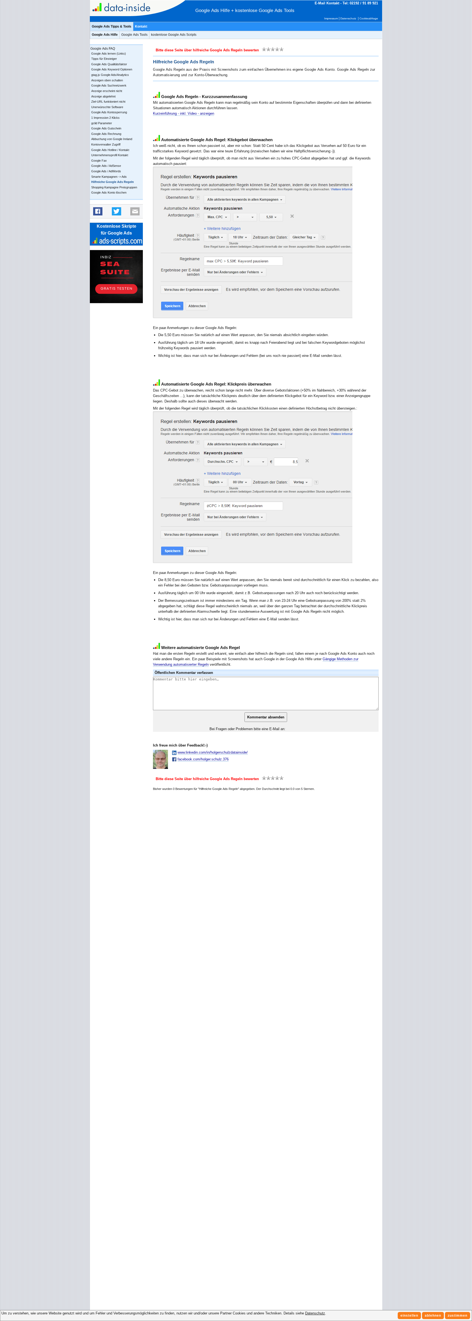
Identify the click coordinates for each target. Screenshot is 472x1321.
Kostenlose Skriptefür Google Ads (116, 229)
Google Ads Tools (134, 35)
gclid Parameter (101, 123)
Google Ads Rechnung (106, 133)
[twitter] (116, 211)
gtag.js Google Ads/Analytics (110, 74)
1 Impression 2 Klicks (105, 117)
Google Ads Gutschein (106, 128)
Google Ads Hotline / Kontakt (110, 150)
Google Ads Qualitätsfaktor (109, 64)
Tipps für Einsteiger (104, 58)
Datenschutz (348, 18)
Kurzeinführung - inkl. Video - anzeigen (183, 113)
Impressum (331, 18)
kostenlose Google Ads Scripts (173, 35)
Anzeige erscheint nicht (106, 91)
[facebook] (97, 211)
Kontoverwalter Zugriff (105, 144)
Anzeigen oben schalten (107, 80)
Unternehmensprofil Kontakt (109, 155)
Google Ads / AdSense (106, 165)
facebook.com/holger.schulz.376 (203, 759)
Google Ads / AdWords (106, 171)
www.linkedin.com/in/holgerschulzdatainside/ (213, 752)
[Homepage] (131, 8)
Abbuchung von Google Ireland (111, 139)
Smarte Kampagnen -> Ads (109, 176)
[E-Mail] (135, 211)
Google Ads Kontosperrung (109, 112)
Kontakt (141, 26)
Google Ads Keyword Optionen (111, 69)
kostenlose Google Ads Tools (264, 10)
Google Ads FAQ (102, 49)
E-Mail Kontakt (327, 3)
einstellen (409, 1315)
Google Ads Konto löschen (108, 192)
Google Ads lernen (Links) (108, 53)
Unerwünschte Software (107, 107)
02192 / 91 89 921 (364, 3)
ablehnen (433, 1315)
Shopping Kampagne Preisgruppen (114, 187)
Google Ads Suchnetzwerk (108, 85)
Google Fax (99, 160)
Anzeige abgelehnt (103, 96)
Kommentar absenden (265, 717)
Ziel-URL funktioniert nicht (108, 101)
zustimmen (457, 1315)
